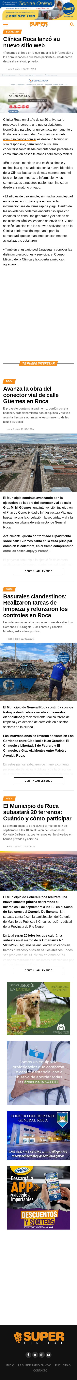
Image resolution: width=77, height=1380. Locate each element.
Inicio (10, 1365)
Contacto (40, 1370)
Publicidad (62, 1365)
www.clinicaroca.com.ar (19, 139)
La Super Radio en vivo (34, 1365)
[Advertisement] (38, 318)
